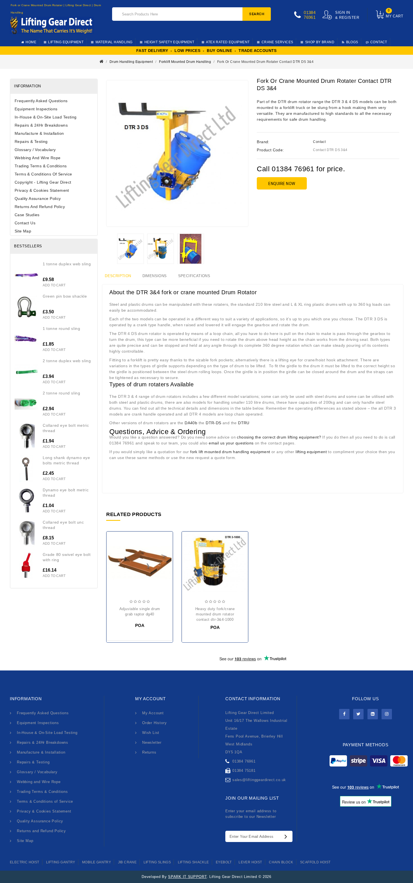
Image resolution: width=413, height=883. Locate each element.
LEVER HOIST (250, 862)
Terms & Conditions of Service (43, 174)
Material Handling (114, 42)
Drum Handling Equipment (131, 62)
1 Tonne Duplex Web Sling (67, 264)
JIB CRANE (127, 862)
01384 (310, 12)
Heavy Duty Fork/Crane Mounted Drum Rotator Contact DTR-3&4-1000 (215, 614)
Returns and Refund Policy (40, 206)
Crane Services (277, 42)
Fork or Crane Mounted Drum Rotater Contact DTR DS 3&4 (265, 62)
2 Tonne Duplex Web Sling (67, 361)
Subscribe (287, 836)
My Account (153, 713)
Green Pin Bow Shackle (65, 296)
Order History (154, 723)
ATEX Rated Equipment (227, 42)
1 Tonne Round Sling (61, 328)
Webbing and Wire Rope (37, 158)
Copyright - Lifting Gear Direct (43, 182)
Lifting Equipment (65, 42)
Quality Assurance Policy (38, 198)
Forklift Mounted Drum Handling (185, 62)
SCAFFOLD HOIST (315, 862)
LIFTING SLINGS (157, 862)
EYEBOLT (224, 862)
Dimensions (154, 276)
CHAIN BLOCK (281, 862)
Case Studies (27, 215)
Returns (149, 752)
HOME (31, 42)
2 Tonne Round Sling (61, 393)
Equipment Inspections (36, 109)
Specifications (194, 276)
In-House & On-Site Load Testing (45, 117)
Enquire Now (281, 183)
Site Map (23, 231)
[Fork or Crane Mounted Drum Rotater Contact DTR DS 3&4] (130, 249)
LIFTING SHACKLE (193, 862)
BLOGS (352, 42)
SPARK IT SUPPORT (187, 877)
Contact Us (25, 223)
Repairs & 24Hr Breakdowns (41, 125)
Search (256, 14)
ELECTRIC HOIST (24, 862)
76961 (310, 17)
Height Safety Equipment (169, 42)
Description (118, 276)
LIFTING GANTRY (60, 862)
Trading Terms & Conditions (41, 166)
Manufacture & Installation (39, 133)
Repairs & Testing (31, 141)
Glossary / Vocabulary (35, 149)
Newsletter (152, 742)
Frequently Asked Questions (41, 101)
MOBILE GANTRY (96, 862)
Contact (319, 142)
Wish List (150, 733)
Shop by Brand (319, 42)
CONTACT (378, 42)
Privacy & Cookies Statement (42, 190)
